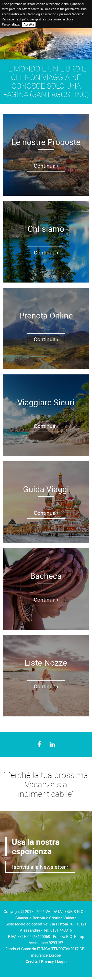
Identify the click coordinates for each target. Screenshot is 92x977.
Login (61, 961)
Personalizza (10, 24)
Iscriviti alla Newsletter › (40, 866)
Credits (32, 961)
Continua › (46, 165)
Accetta (29, 24)
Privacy (47, 961)
